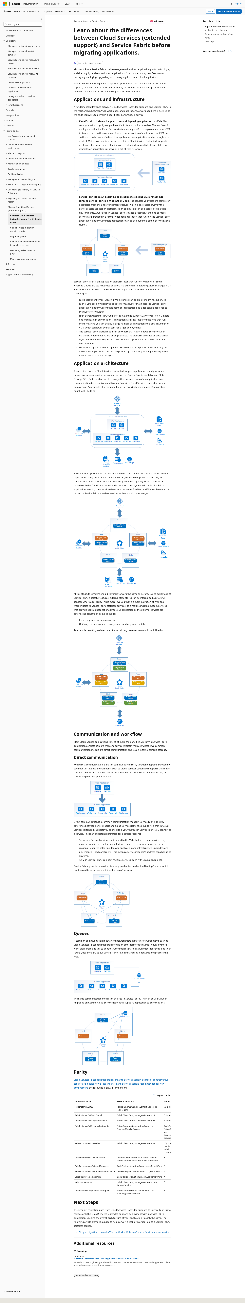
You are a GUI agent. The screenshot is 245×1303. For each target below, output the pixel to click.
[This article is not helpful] (231, 51)
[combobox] (22, 24)
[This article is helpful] (228, 51)
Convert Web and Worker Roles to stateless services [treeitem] (25, 243)
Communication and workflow (218, 34)
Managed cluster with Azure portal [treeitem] (24, 46)
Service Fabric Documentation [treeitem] (20, 30)
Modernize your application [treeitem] (23, 259)
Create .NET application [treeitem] (19, 82)
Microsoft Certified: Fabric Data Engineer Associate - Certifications (106, 1258)
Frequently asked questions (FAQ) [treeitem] (23, 252)
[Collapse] (41, 18)
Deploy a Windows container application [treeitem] (21, 98)
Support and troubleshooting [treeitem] (19, 274)
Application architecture (215, 30)
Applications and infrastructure (219, 26)
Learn (77, 21)
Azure (86, 21)
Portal (210, 11)
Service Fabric (98, 21)
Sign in (238, 3)
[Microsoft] (5, 4)
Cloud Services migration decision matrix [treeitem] (22, 229)
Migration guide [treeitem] (18, 236)
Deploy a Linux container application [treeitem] (19, 89)
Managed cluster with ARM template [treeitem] (21, 53)
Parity (207, 37)
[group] (122, 1147)
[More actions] (168, 21)
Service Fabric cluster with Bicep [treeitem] (23, 68)
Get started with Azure (229, 11)
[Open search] (231, 3)
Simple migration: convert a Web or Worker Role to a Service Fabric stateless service (124, 1232)
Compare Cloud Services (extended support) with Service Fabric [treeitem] (26, 219)
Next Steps (209, 41)
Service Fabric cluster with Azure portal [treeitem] (23, 62)
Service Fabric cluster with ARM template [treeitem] (23, 75)
